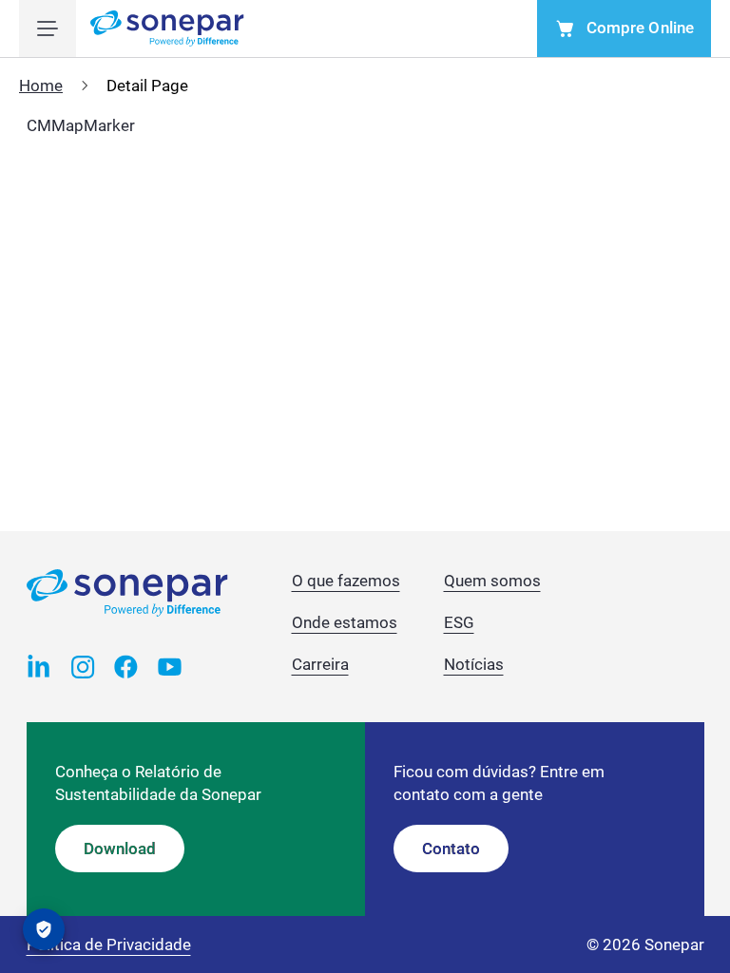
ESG (459, 622)
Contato (451, 848)
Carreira (320, 664)
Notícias (474, 664)
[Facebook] (126, 665)
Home (41, 85)
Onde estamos (344, 622)
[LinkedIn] (39, 665)
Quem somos (492, 580)
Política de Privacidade (109, 944)
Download (120, 848)
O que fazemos (346, 580)
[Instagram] (82, 665)
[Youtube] (170, 665)
